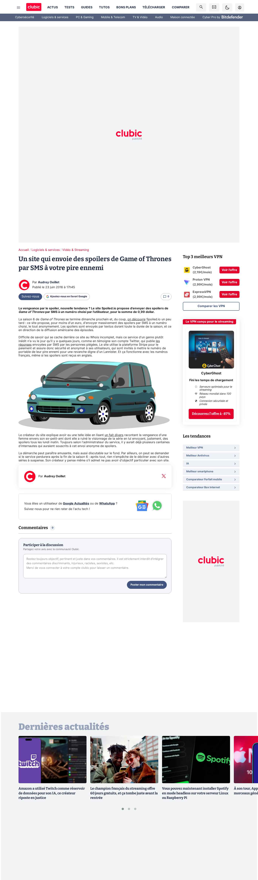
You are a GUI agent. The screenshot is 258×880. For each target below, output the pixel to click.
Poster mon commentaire (147, 585)
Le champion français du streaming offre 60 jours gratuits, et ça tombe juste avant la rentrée (124, 793)
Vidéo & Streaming (75, 249)
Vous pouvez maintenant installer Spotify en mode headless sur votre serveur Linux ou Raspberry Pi (195, 793)
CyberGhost (211, 373)
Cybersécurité (24, 17)
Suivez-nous (30, 296)
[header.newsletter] (214, 7)
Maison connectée (182, 17)
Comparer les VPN (211, 306)
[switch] (227, 7)
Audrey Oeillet (48, 282)
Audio (159, 17)
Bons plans (126, 7)
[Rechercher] (201, 7)
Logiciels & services (55, 17)
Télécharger (153, 7)
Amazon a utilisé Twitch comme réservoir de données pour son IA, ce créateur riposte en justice (52, 793)
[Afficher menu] (18, 7)
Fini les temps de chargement (211, 380)
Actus (52, 7)
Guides (86, 7)
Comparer (180, 7)
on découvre (136, 319)
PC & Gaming (84, 17)
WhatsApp (107, 503)
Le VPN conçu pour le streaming (209, 321)
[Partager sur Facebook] (248, 848)
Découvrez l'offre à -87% (211, 414)
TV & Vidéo (140, 17)
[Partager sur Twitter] (248, 860)
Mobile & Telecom (113, 17)
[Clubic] (34, 7)
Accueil (24, 249)
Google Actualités (76, 503)
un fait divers (114, 435)
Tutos (104, 7)
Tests (69, 7)
